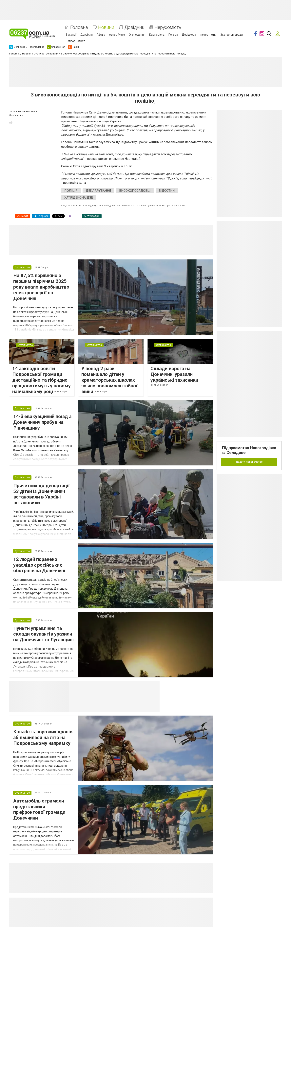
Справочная (131, 686)
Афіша (101, 34)
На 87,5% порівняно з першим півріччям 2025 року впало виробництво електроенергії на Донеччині (41, 287)
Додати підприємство (249, 461)
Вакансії (71, 34)
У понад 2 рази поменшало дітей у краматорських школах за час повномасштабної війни (109, 380)
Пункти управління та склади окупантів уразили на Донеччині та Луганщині (43, 634)
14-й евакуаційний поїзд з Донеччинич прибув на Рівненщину (42, 422)
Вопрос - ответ (75, 41)
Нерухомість (168, 27)
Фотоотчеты (208, 34)
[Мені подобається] (10, 122)
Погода (173, 34)
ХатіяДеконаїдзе (78, 197)
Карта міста (157, 34)
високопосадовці (135, 191)
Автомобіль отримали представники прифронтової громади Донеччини (39, 809)
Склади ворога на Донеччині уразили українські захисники (174, 374)
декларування (98, 191)
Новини (106, 27)
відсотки (167, 191)
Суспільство (16, 115)
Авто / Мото (117, 34)
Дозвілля (86, 34)
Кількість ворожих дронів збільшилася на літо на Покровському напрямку (42, 737)
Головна (79, 27)
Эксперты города (231, 34)
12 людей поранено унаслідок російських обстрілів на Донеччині (39, 565)
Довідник (134, 27)
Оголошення (137, 34)
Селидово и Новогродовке (95, 686)
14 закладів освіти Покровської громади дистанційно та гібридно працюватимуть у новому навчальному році (41, 380)
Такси (154, 686)
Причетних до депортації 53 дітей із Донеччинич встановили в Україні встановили (41, 494)
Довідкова (189, 34)
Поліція (71, 191)
